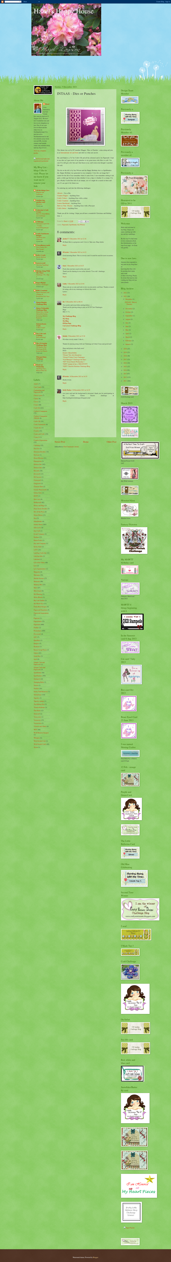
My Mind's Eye (38, 603)
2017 (125, 359)
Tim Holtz (37, 710)
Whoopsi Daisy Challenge (41, 358)
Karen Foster (38, 540)
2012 (125, 377)
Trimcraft (37, 714)
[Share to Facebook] (86, 221)
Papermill (65, 225)
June (127, 326)
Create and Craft (39, 434)
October (128, 312)
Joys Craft (37, 531)
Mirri (35, 588)
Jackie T (66, 239)
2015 (125, 366)
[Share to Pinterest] (88, 221)
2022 (125, 293)
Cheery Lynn (38, 395)
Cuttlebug (37, 445)
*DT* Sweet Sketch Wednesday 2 (73, 362)
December (129, 299)
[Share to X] (83, 221)
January (128, 344)
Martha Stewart (39, 578)
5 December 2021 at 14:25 (75, 266)
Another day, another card (40, 201)
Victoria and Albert (40, 726)
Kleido (65, 336)
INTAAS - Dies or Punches (131, 303)
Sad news (39, 204)
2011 (125, 381)
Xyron (36, 747)
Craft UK (37, 408)
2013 (125, 373)
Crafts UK (37, 421)
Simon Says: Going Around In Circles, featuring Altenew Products (42, 315)
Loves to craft (40, 263)
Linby (65, 284)
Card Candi (37, 387)
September (129, 316)
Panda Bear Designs (40, 607)
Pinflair (36, 627)
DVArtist (66, 252)
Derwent (36, 455)
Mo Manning (38, 594)
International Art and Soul (69, 153)
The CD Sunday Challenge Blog (41, 344)
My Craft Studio (39, 600)
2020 (125, 349)
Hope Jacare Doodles (40, 508)
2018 (125, 356)
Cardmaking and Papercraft (39, 391)
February (129, 340)
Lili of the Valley (39, 562)
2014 (125, 370)
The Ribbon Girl (39, 704)
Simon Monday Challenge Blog (41, 303)
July (127, 323)
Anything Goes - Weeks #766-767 (41, 369)
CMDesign (40, 222)
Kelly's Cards (40, 255)
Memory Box (38, 584)
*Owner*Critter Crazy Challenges (74, 357)
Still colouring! (41, 337)
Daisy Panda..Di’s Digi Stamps (41, 248)
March (128, 337)
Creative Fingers (62, 195)
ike (64, 302)
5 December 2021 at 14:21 (77, 252)
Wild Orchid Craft (40, 741)
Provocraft (37, 634)
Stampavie (37, 679)
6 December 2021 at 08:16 (73, 302)
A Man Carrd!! (40, 328)
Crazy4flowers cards (43, 245)
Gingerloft (37, 483)
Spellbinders (38, 676)
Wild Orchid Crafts (40, 744)
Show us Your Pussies (65, 206)
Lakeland (37, 559)
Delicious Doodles (40, 452)
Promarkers (37, 631)
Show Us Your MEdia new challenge (43, 215)
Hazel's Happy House (64, 10)
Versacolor (37, 720)
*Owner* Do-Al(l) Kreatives (72, 355)
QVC (35, 637)
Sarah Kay (37, 656)
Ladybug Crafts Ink (40, 553)
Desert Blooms (38, 458)
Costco (36, 405)
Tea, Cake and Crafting (41, 334)
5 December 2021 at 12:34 (77, 239)
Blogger (95, 1257)
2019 (125, 352)
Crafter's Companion (40, 411)
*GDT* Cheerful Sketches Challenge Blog (76, 366)
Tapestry (36, 698)
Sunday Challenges (42, 285)
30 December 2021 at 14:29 (81, 390)
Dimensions (37, 461)
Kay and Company (40, 543)
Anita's (36, 384)
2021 (125, 296)
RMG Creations (41, 290)
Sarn (64, 266)
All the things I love (42, 190)
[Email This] (79, 221)
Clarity (36, 398)
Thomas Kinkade (39, 707)
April (127, 333)
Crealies (36, 431)
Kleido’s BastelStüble (70, 353)
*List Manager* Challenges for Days (74, 359)
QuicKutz (37, 640)
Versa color (37, 717)
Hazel (47, 104)
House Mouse (38, 515)
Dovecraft (37, 474)
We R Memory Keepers (41, 733)
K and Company (39, 534)
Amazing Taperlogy (42, 265)
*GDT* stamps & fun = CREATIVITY (75, 364)
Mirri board (37, 591)
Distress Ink (37, 464)
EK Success (37, 477)
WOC (35, 729)
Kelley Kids (37, 547)
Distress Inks (38, 467)
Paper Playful (40, 283)
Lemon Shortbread (63, 203)
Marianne (37, 575)
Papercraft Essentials (40, 610)
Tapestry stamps (39, 701)
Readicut (36, 646)
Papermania (37, 621)
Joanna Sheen (38, 524)
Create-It (37, 437)
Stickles (36, 688)
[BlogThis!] (81, 221)
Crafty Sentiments (39, 424)
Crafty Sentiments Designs (42, 234)
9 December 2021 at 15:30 (76, 336)
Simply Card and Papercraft (39, 663)
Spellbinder (73, 225)
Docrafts (36, 471)
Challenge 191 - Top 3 (42, 276)
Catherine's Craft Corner (42, 211)
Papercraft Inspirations (41, 613)
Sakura (36, 653)
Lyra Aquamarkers (40, 569)
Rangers (36, 643)
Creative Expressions (40, 440)
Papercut (36, 618)
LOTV (36, 550)
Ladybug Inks (38, 556)
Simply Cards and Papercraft (39, 668)
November (129, 308)
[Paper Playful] (129, 1228)
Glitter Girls (38, 493)
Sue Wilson (81, 225)
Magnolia (37, 572)
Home (86, 441)
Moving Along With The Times (43, 272)
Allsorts (60, 193)
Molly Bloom (38, 597)
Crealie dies (37, 428)
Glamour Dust (38, 486)
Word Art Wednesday (40, 366)
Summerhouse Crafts (41, 325)
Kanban (36, 537)
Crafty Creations (62, 201)
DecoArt (36, 448)
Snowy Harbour (41, 257)
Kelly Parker (67, 390)
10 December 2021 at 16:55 (78, 376)
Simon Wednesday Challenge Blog (42, 309)
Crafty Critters (62, 198)
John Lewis (37, 527)
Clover (36, 402)
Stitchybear (37, 695)
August (128, 319)
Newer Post (60, 441)
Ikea (35, 518)
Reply (65, 245)
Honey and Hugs (39, 505)
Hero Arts (37, 499)
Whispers (37, 738)
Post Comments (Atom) (71, 447)
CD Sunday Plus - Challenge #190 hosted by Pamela (41, 349)
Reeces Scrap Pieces (40, 650)
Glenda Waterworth (40, 490)
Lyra (35, 565)
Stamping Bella (39, 682)
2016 (125, 363)
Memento (37, 581)
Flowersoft (37, 480)
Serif (35, 659)
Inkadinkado (38, 521)
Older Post (111, 441)
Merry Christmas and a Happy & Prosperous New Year (42, 294)
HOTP (36, 496)
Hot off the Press (39, 512)
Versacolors (37, 723)
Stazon (36, 685)
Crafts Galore (61, 208)
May (127, 330)
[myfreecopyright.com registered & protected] (42, 161)
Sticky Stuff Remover (41, 691)
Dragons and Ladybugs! (40, 193)
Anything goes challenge (40, 238)
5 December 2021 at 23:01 (75, 284)
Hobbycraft (37, 502)
